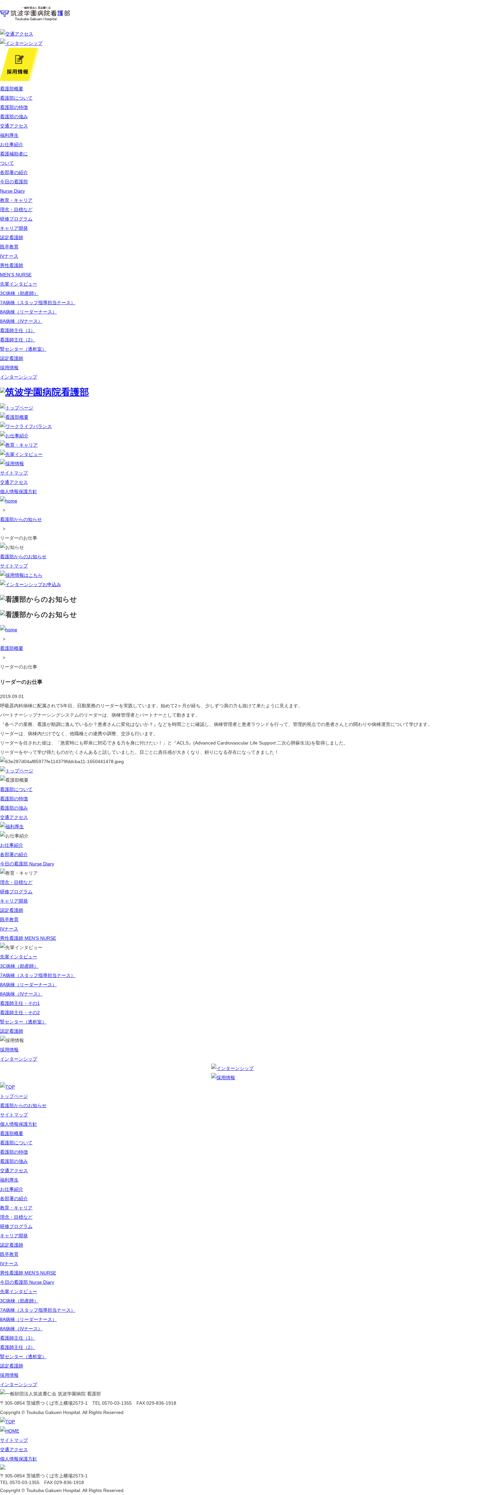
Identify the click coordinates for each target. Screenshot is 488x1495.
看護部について (16, 98)
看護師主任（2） (17, 339)
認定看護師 (11, 237)
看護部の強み (14, 116)
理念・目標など (16, 209)
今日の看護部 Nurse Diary (27, 863)
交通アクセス (14, 126)
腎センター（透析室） (23, 349)
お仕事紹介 (11, 144)
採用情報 (9, 367)
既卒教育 (9, 246)
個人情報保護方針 (18, 491)
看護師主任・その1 (20, 1003)
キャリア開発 (14, 228)
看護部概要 (11, 88)
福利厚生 (9, 135)
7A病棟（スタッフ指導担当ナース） (37, 302)
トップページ (14, 1096)
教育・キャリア (16, 200)
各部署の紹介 (14, 172)
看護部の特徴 (14, 107)
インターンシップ (18, 377)
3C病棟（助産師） (19, 293)
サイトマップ (14, 473)
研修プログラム (16, 218)
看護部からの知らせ (21, 519)
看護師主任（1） (17, 330)
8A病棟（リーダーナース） (28, 311)
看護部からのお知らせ (23, 556)
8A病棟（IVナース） (21, 321)
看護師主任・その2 (20, 1012)
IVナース (9, 256)
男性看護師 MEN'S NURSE (28, 938)
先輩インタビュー (18, 284)
